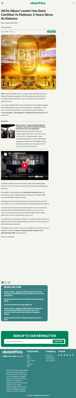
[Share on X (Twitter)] (51, 31)
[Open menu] (2, 3)
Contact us (49, 355)
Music (28, 357)
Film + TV (29, 359)
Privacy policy (50, 357)
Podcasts (30, 364)
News (28, 355)
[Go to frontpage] (38, 3)
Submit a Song (50, 359)
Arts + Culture (31, 361)
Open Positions (50, 361)
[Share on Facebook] (48, 31)
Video (28, 362)
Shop (28, 366)
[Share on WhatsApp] (54, 31)
